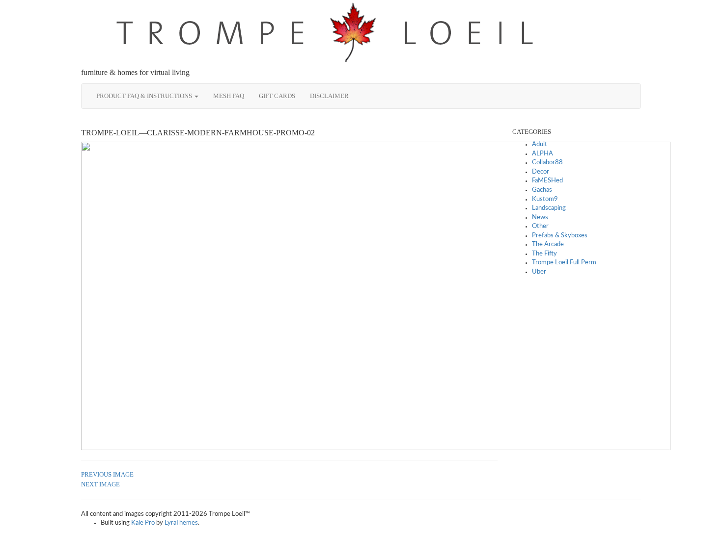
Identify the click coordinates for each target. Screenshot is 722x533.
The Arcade (548, 244)
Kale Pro (143, 523)
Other (540, 226)
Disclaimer (329, 96)
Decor (540, 172)
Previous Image (107, 474)
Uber (539, 272)
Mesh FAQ (228, 96)
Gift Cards (277, 96)
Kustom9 (545, 199)
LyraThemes (181, 523)
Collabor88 (547, 162)
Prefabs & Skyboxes (559, 235)
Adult (539, 144)
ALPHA (542, 154)
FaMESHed (547, 181)
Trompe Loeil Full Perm (564, 262)
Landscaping (549, 208)
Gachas (542, 190)
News (540, 217)
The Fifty (544, 254)
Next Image (100, 484)
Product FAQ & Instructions (145, 96)
